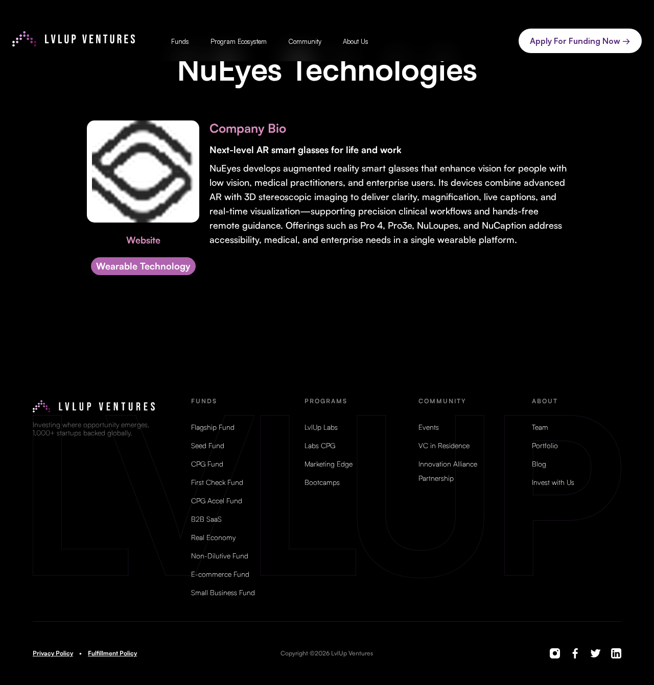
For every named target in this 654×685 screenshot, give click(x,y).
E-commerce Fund (220, 574)
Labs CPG (320, 446)
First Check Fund (217, 482)
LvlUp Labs (321, 427)
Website (143, 240)
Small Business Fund (223, 593)
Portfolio (545, 446)
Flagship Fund (213, 427)
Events (428, 427)
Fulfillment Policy (112, 653)
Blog (539, 464)
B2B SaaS (206, 519)
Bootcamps (322, 482)
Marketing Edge (329, 464)
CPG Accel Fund (216, 501)
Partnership (436, 478)
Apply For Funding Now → (580, 41)
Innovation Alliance (447, 464)
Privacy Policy (53, 653)
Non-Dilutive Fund (219, 556)
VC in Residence (444, 446)
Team (540, 427)
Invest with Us (553, 482)
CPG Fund (207, 464)
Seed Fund (207, 446)
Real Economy (213, 537)
